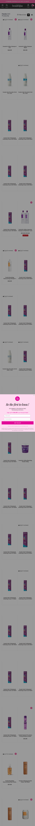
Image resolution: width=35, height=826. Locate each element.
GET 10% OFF (17, 422)
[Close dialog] (34, 395)
